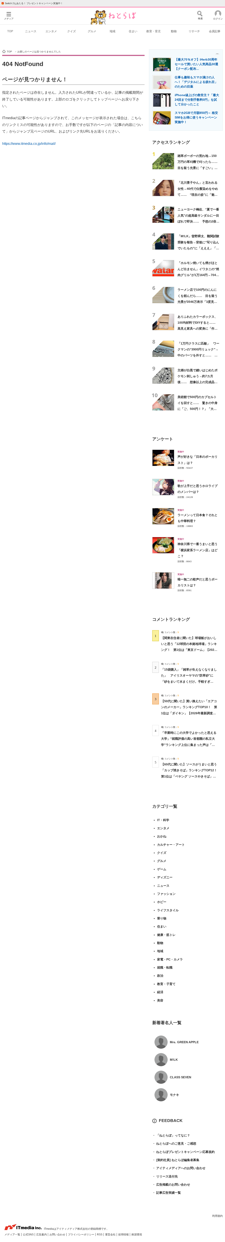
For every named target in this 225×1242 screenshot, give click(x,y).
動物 (174, 31)
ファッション (166, 894)
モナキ (174, 1095)
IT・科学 (163, 820)
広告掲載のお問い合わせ (171, 1184)
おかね (161, 836)
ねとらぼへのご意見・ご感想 (174, 1143)
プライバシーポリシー (81, 1234)
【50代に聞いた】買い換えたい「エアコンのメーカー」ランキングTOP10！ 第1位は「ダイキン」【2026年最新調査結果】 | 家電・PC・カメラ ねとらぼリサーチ (189, 713)
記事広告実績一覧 (166, 1192)
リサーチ (194, 31)
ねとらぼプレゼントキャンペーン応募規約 (183, 1152)
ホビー (161, 902)
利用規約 (217, 1215)
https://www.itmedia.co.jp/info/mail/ (29, 143)
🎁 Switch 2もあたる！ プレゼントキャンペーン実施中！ (32, 3)
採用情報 (123, 1234)
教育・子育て (166, 984)
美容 (160, 1000)
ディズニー (164, 877)
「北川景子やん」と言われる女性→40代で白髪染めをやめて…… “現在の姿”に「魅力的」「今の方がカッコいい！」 (198, 194)
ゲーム (161, 869)
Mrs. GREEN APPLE (184, 1042)
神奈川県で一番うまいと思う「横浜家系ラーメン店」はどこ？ (198, 550)
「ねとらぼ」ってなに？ (171, 1135)
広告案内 (41, 1234)
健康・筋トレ (166, 935)
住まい (133, 31)
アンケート (162, 439)
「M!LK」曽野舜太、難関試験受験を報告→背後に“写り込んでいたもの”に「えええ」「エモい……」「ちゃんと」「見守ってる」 (198, 248)
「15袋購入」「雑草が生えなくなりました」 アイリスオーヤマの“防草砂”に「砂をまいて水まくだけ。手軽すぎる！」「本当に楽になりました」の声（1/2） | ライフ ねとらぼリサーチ (189, 681)
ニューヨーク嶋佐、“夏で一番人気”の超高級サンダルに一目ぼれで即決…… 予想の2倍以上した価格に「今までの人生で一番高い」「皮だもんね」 (198, 221)
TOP (10, 31)
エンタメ (51, 31)
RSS (100, 1234)
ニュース (30, 31)
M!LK (174, 1059)
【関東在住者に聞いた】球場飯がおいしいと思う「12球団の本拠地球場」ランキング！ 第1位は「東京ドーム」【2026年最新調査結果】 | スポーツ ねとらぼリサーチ (189, 650)
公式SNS (28, 1234)
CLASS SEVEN (180, 1077)
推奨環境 (136, 1234)
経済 (160, 992)
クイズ (71, 31)
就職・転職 (164, 967)
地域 (112, 31)
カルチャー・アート (171, 844)
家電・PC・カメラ (170, 959)
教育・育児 (153, 31)
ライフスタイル (168, 910)
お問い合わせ (57, 1234)
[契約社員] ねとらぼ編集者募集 (175, 1160)
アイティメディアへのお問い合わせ (178, 1168)
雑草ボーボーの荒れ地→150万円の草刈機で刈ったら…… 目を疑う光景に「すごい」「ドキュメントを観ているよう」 (199, 167)
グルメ (92, 31)
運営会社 (110, 1234)
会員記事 (214, 31)
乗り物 (161, 918)
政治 (160, 975)
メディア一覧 (12, 1234)
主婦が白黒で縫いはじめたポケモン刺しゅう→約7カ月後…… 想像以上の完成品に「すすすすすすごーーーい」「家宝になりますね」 (198, 382)
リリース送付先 (165, 1176)
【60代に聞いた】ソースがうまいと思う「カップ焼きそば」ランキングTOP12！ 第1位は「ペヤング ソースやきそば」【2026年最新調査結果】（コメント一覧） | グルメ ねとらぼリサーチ (190, 776)
